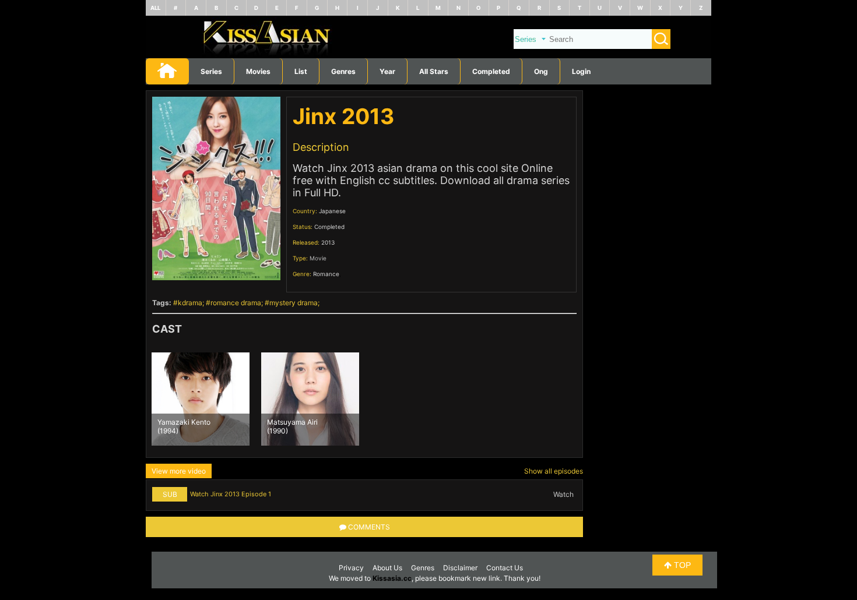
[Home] (428, 55)
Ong (541, 71)
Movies (258, 71)
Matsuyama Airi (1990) (292, 426)
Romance (326, 273)
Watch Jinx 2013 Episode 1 (230, 494)
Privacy (351, 567)
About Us (387, 567)
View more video (179, 471)
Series (211, 71)
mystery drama (293, 302)
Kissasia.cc (392, 578)
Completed (491, 71)
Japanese (332, 210)
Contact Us (504, 567)
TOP (681, 565)
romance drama (235, 302)
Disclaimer (460, 567)
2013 (328, 242)
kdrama (190, 302)
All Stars (433, 71)
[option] (201, 399)
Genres (422, 567)
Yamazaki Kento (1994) (183, 426)
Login (581, 71)
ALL (155, 8)
